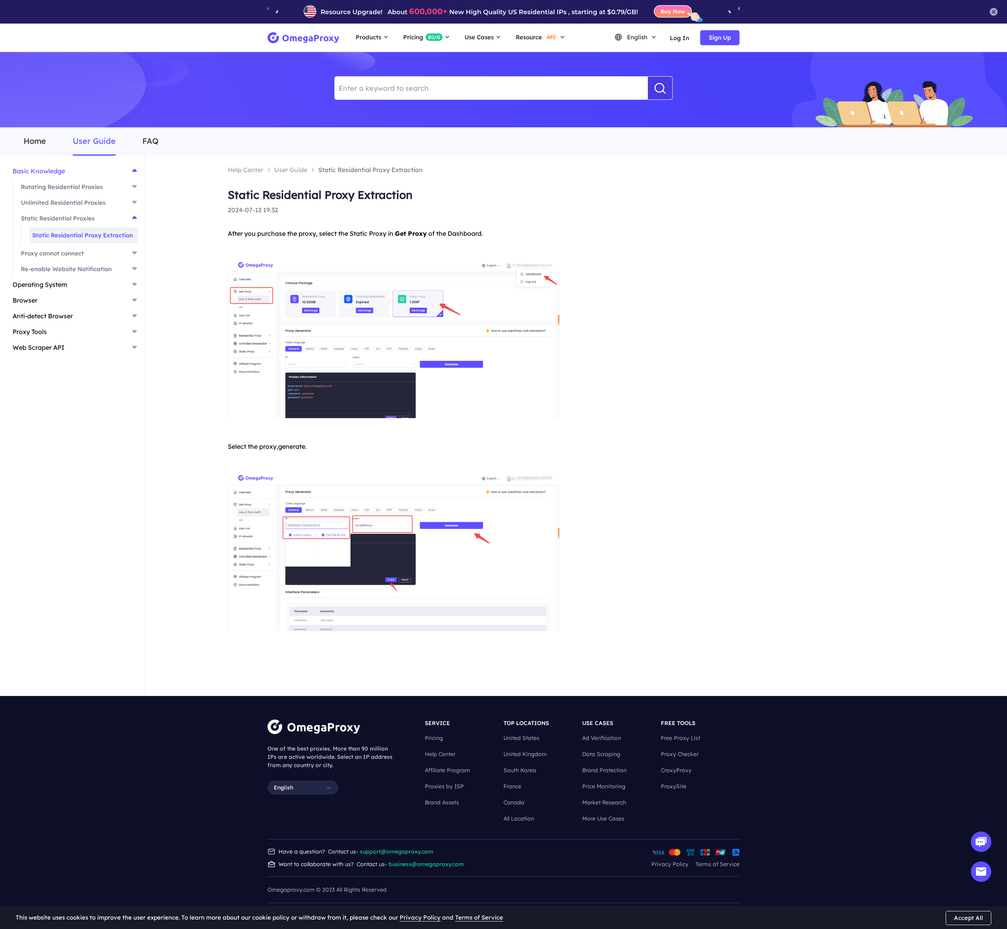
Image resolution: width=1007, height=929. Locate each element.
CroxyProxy (676, 770)
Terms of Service (717, 864)
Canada (514, 802)
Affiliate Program (447, 770)
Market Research (604, 802)
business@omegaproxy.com (426, 864)
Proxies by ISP (444, 786)
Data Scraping (601, 754)
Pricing (434, 738)
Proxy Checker (680, 754)
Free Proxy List (680, 738)
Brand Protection (604, 770)
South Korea (520, 770)
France (512, 786)
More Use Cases (603, 818)
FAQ (150, 141)
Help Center (440, 754)
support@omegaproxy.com (396, 851)
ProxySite (673, 786)
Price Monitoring (603, 786)
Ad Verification (601, 738)
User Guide (94, 141)
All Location (519, 818)
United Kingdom (525, 754)
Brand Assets (442, 802)
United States (521, 738)
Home (35, 141)
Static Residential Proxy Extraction (82, 235)
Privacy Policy (669, 864)
